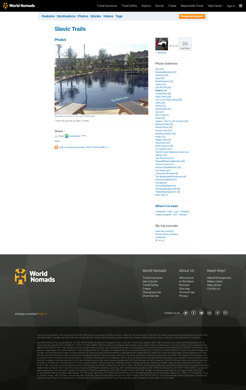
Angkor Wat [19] (163, 140)
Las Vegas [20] (162, 170)
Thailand (184, 211)
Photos (83, 16)
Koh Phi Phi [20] (163, 87)
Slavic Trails (70, 29)
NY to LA (159, 240)
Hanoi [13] (160, 106)
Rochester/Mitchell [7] (165, 179)
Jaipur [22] (160, 84)
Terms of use (186, 292)
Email (61, 136)
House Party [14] (163, 130)
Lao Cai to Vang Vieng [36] (168, 99)
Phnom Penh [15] (163, 127)
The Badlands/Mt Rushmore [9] (170, 176)
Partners (184, 284)
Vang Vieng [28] (163, 96)
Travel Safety (129, 5)
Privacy (183, 295)
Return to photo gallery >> (97, 147)
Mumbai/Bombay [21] (165, 72)
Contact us (213, 288)
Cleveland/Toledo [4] (165, 186)
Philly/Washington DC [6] (167, 192)
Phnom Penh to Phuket (166, 234)
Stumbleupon (74, 136)
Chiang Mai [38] (163, 93)
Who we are (186, 277)
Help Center (215, 5)
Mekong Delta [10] (164, 124)
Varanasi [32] (161, 75)
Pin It (84, 136)
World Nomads (19, 6)
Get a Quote (150, 281)
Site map (184, 288)
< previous (160, 52)
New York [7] (161, 195)
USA (175, 214)
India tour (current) (164, 231)
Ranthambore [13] (164, 81)
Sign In (231, 5)
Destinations (66, 16)
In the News (186, 281)
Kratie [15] (160, 136)
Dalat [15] (160, 118)
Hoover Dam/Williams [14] (168, 167)
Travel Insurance (107, 5)
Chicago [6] (161, 182)
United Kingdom (163, 214)
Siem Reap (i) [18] (164, 146)
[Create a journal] (192, 17)
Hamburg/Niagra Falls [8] (167, 189)
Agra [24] (159, 78)
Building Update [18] (165, 133)
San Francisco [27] (164, 158)
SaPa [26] (160, 103)
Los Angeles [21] (163, 149)
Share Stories (151, 295)
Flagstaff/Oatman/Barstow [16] (170, 161)
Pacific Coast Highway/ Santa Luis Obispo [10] (172, 153)
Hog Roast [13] (162, 143)
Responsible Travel (192, 5)
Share (57, 141)
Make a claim (215, 281)
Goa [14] (159, 69)
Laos (176, 211)
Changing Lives (152, 292)
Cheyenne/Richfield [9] (166, 173)
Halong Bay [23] (163, 109)
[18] (161, 90)
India (169, 211)
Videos (108, 16)
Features (48, 16)
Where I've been (166, 206)
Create (172, 5)
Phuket (60, 40)
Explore (146, 5)
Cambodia (160, 211)
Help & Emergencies (219, 277)
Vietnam (183, 214)
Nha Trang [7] (162, 115)
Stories (159, 5)
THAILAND (59, 116)
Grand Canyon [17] (164, 164)
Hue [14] (159, 112)
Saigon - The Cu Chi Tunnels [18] (171, 121)
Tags (119, 16)
